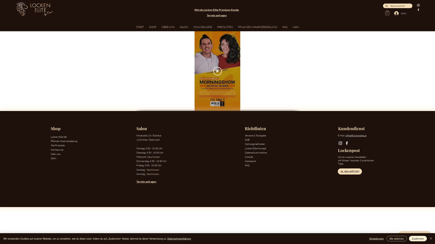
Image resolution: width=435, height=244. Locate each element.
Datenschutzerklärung (179, 238)
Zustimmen (418, 238)
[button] (387, 12)
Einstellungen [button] (376, 238)
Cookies (249, 156)
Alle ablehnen (396, 238)
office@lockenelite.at (356, 135)
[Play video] (217, 71)
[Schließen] (431, 238)
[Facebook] (418, 10)
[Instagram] (418, 5)
